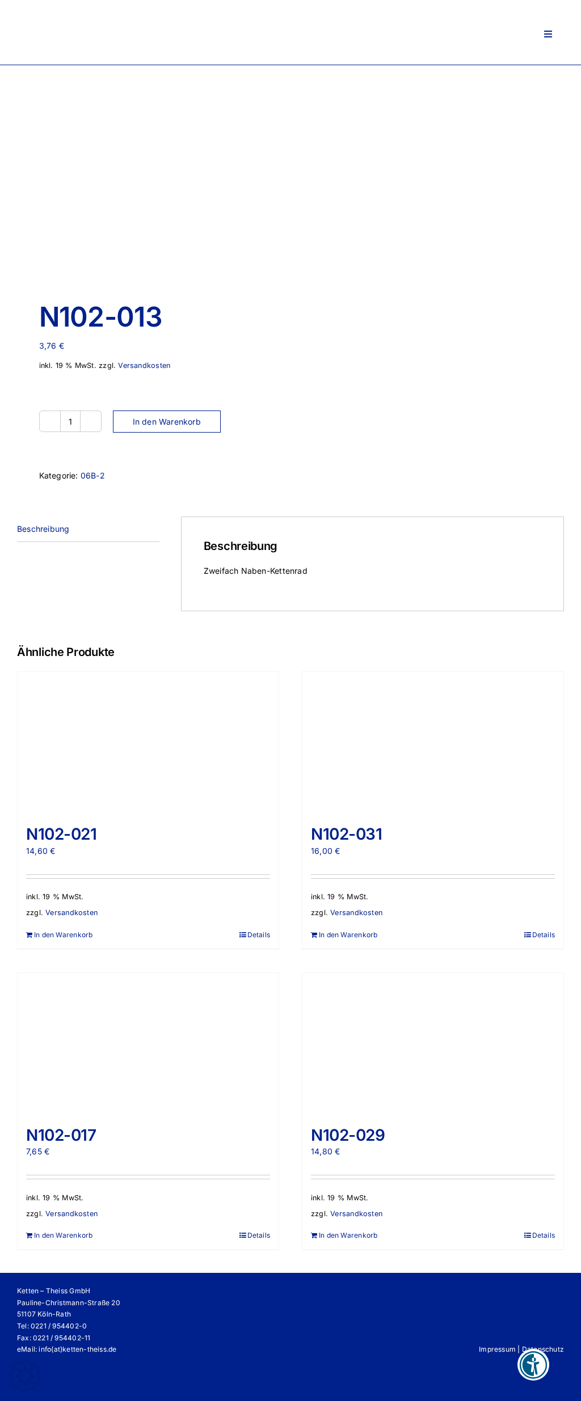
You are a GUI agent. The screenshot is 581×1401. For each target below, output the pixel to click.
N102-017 (61, 1135)
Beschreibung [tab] (43, 529)
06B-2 (93, 475)
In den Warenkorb (167, 421)
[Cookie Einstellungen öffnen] (25, 1386)
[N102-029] (432, 1044)
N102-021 (61, 834)
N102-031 (346, 834)
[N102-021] (148, 743)
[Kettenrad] (148, 175)
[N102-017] (148, 1044)
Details (258, 934)
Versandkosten (144, 365)
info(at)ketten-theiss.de (77, 1349)
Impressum (497, 1349)
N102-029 (348, 1135)
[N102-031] (432, 743)
